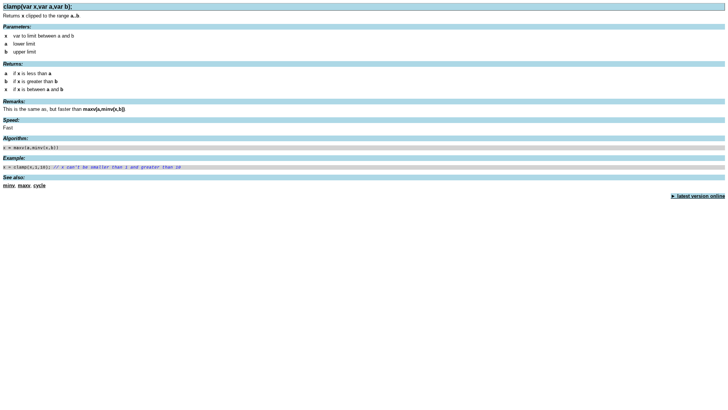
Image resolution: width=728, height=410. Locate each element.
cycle (39, 185)
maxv (24, 185)
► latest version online (698, 196)
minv (9, 185)
